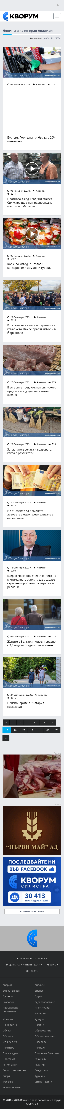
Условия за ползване (32, 958)
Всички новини (12, 1087)
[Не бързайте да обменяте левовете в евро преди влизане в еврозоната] (32, 480)
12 (35, 722)
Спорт (6, 1076)
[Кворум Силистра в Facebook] (32, 881)
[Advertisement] (32, 111)
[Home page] (20, 16)
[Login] (58, 5)
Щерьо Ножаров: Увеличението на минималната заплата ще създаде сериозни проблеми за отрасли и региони (31, 581)
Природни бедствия (47, 1053)
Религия (40, 1064)
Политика (8, 1047)
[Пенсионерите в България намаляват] (32, 672)
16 (15, 730)
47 (56, 730)
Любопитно (10, 1024)
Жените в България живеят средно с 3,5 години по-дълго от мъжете (31, 643)
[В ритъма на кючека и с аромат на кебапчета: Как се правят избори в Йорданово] (32, 295)
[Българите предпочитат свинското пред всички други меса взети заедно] (32, 360)
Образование (43, 1030)
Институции (42, 1007)
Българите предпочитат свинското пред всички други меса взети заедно (31, 391)
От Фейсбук (10, 1042)
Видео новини (43, 1081)
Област (7, 1030)
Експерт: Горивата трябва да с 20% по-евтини (31, 139)
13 (43, 722)
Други (38, 996)
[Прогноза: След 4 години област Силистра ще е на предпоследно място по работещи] (32, 168)
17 (23, 730)
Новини (39, 1024)
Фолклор (8, 1081)
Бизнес (39, 990)
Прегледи (55, 38)
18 (31, 730)
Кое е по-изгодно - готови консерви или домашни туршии (29, 265)
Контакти (32, 971)
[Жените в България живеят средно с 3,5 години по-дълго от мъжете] (32, 614)
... (27, 722)
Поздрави (41, 1042)
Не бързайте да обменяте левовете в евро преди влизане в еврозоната (30, 514)
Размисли (40, 1059)
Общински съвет (45, 1036)
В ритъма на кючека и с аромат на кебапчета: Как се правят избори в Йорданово (31, 329)
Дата (46, 38)
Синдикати (41, 1070)
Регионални (10, 1064)
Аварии (7, 985)
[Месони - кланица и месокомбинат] (32, 797)
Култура (39, 1019)
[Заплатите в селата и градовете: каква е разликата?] (32, 422)
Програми (9, 1059)
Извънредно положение (10, 1009)
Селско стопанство (14, 1070)
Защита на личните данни (24, 964)
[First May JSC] (32, 830)
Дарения (8, 996)
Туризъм (40, 1076)
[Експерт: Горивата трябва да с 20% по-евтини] (32, 62)
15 (6, 730)
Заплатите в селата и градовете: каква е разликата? (29, 451)
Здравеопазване (45, 1002)
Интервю (40, 1013)
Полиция (40, 1047)
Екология (8, 1002)
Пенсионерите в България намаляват (25, 704)
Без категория (11, 990)
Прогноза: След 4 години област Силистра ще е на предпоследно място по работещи (29, 202)
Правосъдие (10, 1053)
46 (47, 730)
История (8, 1019)
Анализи (40, 84)
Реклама (52, 964)
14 (51, 722)
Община (8, 1036)
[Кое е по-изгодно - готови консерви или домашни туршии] (32, 233)
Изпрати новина (33, 911)
